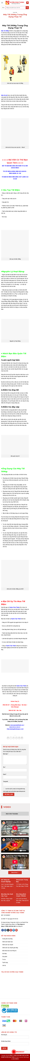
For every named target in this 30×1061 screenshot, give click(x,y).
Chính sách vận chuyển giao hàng (10, 947)
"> (14, 1052)
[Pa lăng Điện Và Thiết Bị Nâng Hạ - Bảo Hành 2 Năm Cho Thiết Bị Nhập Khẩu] (15, 3)
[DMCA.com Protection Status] (5, 1006)
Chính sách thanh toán (7, 941)
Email (4, 774)
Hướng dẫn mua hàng (7, 938)
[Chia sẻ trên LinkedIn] (22, 738)
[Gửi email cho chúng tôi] (8, 930)
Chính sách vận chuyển (7, 944)
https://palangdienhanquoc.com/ (15, 729)
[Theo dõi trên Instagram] (5, 930)
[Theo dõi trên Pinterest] (11, 930)
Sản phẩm (4, 956)
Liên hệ (4, 965)
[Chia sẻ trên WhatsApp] (8, 738)
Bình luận (5, 754)
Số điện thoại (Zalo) (5, 1041)
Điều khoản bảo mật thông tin (9, 950)
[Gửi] (27, 7)
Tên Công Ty (4, 1034)
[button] (2, 3)
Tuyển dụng (5, 962)
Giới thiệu (4, 953)
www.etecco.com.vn (14, 727)
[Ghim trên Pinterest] (19, 738)
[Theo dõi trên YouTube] (16, 930)
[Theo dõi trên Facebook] (2, 930)
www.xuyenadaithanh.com (17, 725)
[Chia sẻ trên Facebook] (11, 738)
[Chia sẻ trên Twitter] (13, 738)
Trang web (5, 781)
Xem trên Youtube (12, 814)
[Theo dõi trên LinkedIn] (13, 930)
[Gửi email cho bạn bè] (16, 738)
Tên (4, 767)
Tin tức (15, 12)
